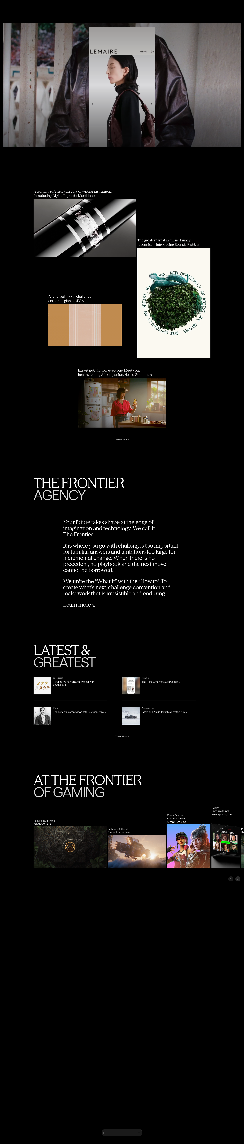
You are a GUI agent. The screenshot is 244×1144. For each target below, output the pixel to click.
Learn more (79, 605)
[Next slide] (237, 878)
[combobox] (120, 1132)
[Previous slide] (230, 878)
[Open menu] (138, 1132)
